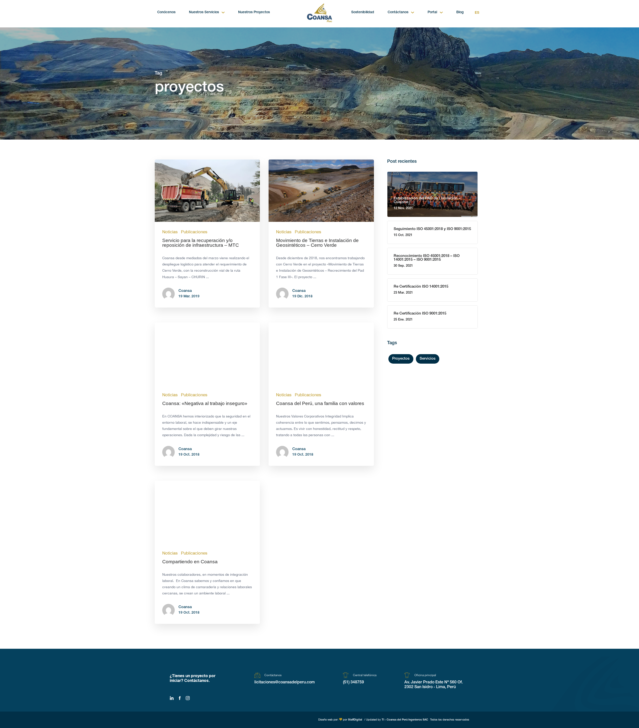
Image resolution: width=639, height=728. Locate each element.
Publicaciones (194, 231)
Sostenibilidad (362, 12)
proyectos (401, 359)
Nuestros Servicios (204, 12)
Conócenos (166, 12)
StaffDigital (355, 720)
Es (477, 13)
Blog (460, 12)
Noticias (170, 231)
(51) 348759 (353, 683)
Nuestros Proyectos (254, 12)
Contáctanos (398, 12)
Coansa (185, 291)
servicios (428, 359)
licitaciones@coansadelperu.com (284, 683)
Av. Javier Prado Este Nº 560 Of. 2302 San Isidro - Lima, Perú (433, 685)
